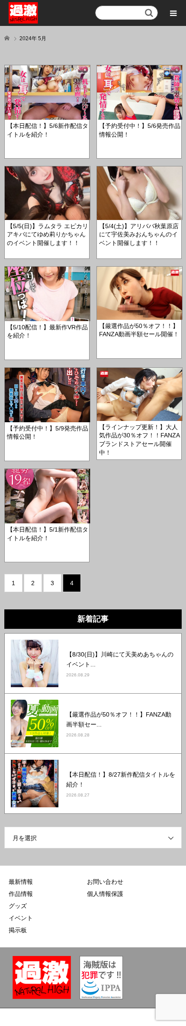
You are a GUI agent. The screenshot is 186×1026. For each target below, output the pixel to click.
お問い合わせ (105, 881)
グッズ (18, 905)
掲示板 (18, 930)
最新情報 (21, 881)
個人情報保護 (105, 893)
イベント (21, 917)
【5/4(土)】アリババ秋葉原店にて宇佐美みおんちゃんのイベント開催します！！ (139, 234)
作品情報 (21, 893)
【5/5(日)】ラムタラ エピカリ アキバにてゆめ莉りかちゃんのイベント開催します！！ (47, 234)
